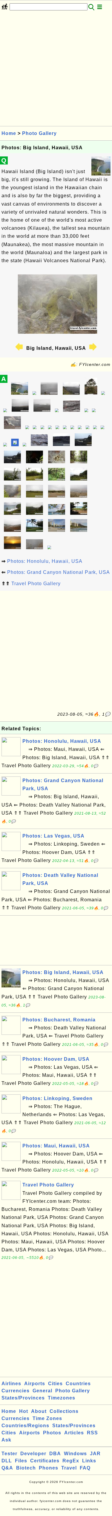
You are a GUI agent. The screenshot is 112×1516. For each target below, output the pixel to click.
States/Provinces (23, 1397)
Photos (52, 1432)
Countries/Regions (25, 1425)
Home (8, 133)
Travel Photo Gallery (36, 583)
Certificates (44, 1460)
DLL (6, 1460)
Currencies (15, 1390)
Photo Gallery (39, 133)
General (42, 1390)
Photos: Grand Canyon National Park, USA (58, 572)
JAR (95, 1453)
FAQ (85, 1467)
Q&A (7, 1467)
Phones (48, 1467)
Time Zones (47, 1418)
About (39, 1411)
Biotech (26, 1467)
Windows (75, 1453)
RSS (92, 1432)
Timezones (61, 1397)
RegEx (70, 1460)
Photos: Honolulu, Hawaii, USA (44, 561)
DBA (55, 1453)
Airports (34, 1383)
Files (21, 1460)
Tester (9, 1453)
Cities (55, 1383)
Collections (64, 1411)
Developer (33, 1453)
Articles (74, 1432)
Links (89, 1460)
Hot (23, 1411)
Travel (69, 1467)
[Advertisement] (56, 70)
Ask (6, 1439)
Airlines (11, 1383)
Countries (78, 1383)
